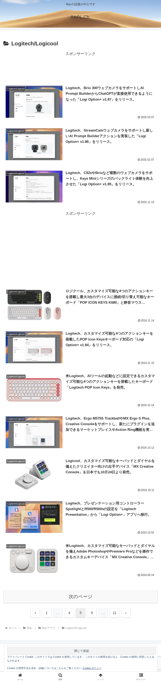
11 (114, 613)
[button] (148, 582)
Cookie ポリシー (92, 668)
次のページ (80, 596)
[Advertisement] (80, 66)
